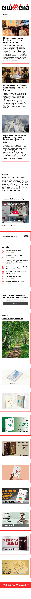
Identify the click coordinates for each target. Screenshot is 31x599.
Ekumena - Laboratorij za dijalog (14, 199)
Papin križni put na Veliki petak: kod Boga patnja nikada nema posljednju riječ (14, 139)
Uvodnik (5, 174)
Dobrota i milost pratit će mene (12, 319)
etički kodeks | (20, 584)
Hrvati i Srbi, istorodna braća (13, 178)
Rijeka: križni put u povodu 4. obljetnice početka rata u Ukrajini (15, 88)
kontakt (12, 584)
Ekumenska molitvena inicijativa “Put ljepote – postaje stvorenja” (14, 40)
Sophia (5, 315)
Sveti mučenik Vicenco (13, 251)
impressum (5, 584)
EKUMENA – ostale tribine (9, 226)
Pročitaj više (15, 190)
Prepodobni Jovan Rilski (14, 255)
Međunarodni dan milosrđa (15, 281)
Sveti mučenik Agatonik (14, 276)
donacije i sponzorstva (19, 586)
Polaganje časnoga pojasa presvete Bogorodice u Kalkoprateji (17, 261)
